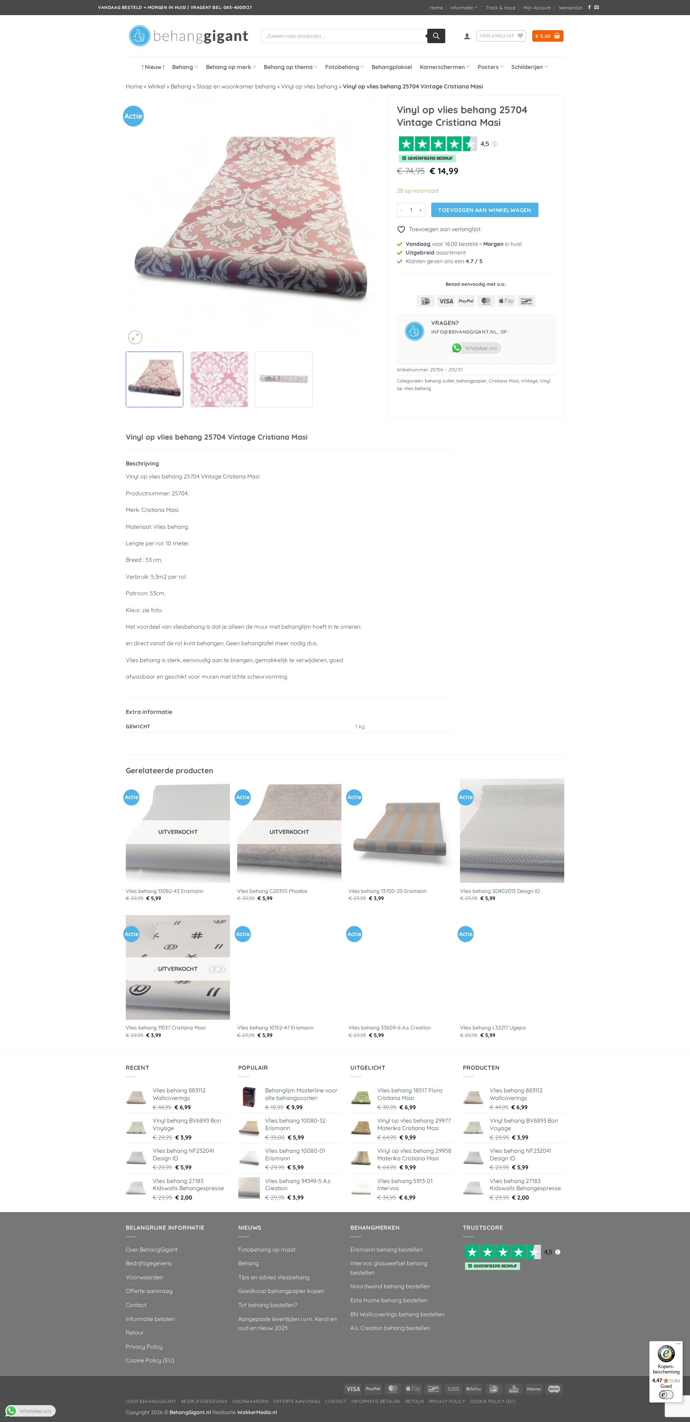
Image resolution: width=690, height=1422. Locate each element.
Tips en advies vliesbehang (273, 1277)
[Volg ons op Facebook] (589, 7)
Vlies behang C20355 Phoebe (272, 891)
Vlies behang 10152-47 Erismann (275, 1027)
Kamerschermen (442, 66)
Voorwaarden (144, 1277)
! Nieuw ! (153, 66)
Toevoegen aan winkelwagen (484, 210)
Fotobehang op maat (266, 1249)
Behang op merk (228, 66)
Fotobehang (342, 66)
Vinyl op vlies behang (309, 86)
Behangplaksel (392, 66)
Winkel (156, 86)
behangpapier (471, 381)
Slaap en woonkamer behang (236, 86)
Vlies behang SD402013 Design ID (500, 891)
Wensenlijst (570, 7)
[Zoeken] (436, 36)
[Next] (362, 220)
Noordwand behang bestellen (390, 1286)
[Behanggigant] (188, 36)
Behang (182, 66)
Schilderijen (527, 66)
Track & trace (500, 7)
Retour (135, 1332)
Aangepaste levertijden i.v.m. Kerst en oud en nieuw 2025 (287, 1323)
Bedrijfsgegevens (149, 1263)
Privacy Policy (144, 1346)
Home (436, 7)
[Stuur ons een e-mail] (596, 7)
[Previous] (139, 220)
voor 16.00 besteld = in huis (463, 243)
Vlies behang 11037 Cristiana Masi (166, 1027)
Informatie (462, 7)
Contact (136, 1304)
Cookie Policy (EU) (150, 1360)
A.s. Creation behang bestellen (390, 1327)
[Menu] (678, 1345)
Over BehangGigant (152, 1249)
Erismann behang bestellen (386, 1249)
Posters (488, 66)
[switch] (666, 1394)
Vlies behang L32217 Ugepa (493, 1027)
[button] (467, 36)
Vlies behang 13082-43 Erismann (164, 891)
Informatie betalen (150, 1318)
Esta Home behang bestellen (388, 1300)
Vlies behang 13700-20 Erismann (388, 891)
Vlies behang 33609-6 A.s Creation (390, 1027)
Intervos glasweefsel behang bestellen (388, 1268)
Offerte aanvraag (149, 1290)
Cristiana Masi (504, 381)
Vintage (529, 381)
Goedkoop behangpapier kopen (281, 1290)
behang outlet (439, 381)
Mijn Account (537, 7)
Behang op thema (288, 66)
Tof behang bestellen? (267, 1304)
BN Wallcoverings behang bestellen (397, 1314)
